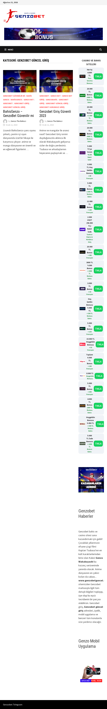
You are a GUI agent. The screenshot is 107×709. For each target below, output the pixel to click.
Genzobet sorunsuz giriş (52, 107)
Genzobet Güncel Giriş (14, 107)
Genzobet (8, 103)
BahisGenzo (16, 99)
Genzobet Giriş (21, 103)
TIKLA (98, 76)
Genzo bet (29, 99)
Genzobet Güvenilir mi (14, 96)
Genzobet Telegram (12, 704)
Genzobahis (51, 99)
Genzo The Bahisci (18, 121)
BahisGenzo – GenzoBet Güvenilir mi (18, 114)
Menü (10, 49)
